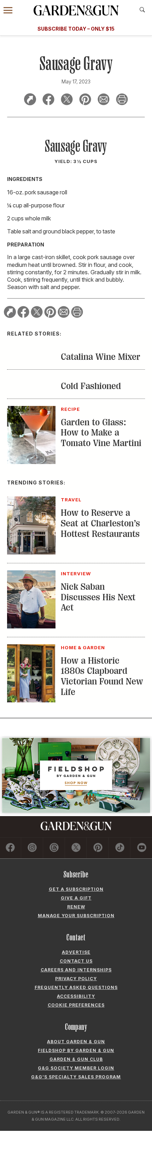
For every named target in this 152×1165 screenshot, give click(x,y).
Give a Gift (76, 898)
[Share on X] (67, 100)
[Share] (30, 100)
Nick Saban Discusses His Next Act (98, 597)
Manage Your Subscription (76, 915)
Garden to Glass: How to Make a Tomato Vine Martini (101, 433)
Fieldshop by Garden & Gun (76, 1050)
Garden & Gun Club (76, 1059)
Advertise (76, 952)
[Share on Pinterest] (85, 100)
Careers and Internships (76, 969)
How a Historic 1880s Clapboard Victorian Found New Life (102, 676)
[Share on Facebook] (48, 100)
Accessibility (76, 996)
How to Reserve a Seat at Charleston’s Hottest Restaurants (100, 523)
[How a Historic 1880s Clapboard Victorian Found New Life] (31, 700)
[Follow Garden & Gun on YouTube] (141, 848)
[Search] (142, 10)
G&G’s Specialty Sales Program (76, 1076)
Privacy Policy (76, 978)
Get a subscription (76, 889)
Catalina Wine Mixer (100, 357)
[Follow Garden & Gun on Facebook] (10, 848)
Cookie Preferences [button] (76, 1005)
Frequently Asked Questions (76, 987)
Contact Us (76, 961)
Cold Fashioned (91, 386)
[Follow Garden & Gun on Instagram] (32, 848)
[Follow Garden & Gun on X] (76, 848)
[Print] (122, 100)
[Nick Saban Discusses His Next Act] (31, 626)
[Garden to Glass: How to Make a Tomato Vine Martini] (31, 461)
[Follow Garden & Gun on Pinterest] (97, 848)
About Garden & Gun (76, 1041)
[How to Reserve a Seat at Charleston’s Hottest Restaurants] (31, 552)
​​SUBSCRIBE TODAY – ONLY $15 (76, 29)
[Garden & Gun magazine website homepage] (76, 10)
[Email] (103, 100)
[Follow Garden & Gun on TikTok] (119, 848)
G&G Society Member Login (76, 1068)
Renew (76, 906)
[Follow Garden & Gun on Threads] (54, 848)
